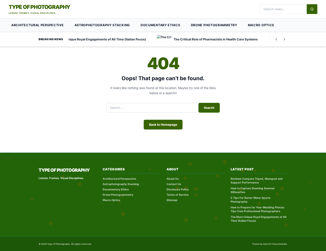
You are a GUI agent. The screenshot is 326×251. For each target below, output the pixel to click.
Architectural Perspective (37, 25)
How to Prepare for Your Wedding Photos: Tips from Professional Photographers (258, 209)
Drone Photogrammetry (214, 25)
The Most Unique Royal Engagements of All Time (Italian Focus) (258, 218)
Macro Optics (261, 25)
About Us (173, 178)
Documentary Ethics (160, 25)
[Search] (312, 9)
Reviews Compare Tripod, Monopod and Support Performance (257, 180)
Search (209, 108)
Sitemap (172, 200)
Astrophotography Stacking (102, 25)
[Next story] (284, 39)
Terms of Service (178, 194)
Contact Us (174, 184)
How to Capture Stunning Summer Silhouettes (253, 190)
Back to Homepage (163, 124)
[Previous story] (276, 39)
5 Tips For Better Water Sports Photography (251, 199)
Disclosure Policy (178, 189)
